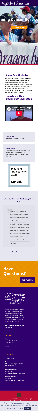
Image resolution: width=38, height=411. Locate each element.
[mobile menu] (35, 3)
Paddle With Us (9, 343)
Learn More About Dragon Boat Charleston (18, 97)
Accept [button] (27, 408)
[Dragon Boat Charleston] (15, 3)
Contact (7, 347)
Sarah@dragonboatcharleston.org (15, 373)
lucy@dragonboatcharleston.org (14, 380)
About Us (7, 339)
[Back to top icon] (19, 395)
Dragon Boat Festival (11, 341)
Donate (7, 345)
